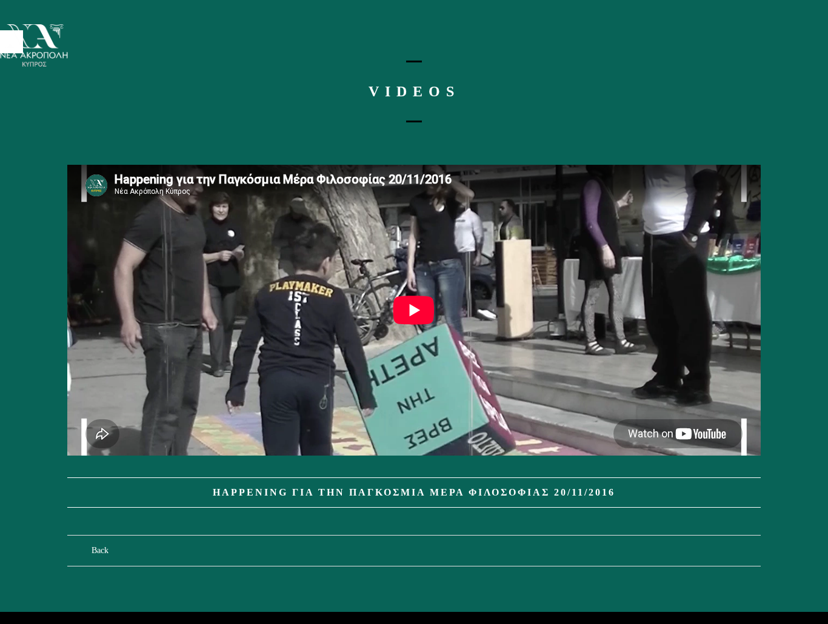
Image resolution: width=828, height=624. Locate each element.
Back (100, 550)
